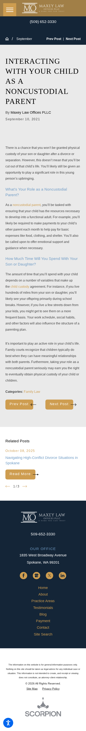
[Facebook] (23, 575)
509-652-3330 (43, 534)
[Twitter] (49, 575)
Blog (43, 614)
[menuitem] (43, 588)
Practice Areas (43, 601)
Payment (43, 621)
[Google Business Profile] (36, 575)
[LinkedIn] (62, 575)
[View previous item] (7, 486)
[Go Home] (8, 38)
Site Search (43, 634)
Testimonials (43, 608)
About (43, 594)
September (24, 39)
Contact (43, 628)
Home (43, 588)
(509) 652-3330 (43, 22)
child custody (20, 286)
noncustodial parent (27, 205)
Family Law (32, 391)
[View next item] (24, 486)
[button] (8, 723)
